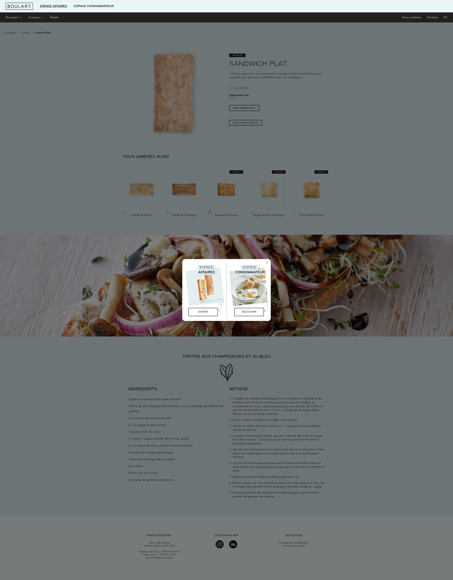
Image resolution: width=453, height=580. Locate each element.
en (445, 17)
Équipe (54, 17)
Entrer (203, 312)
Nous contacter (411, 17)
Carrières (432, 17)
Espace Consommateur (94, 6)
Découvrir (249, 312)
